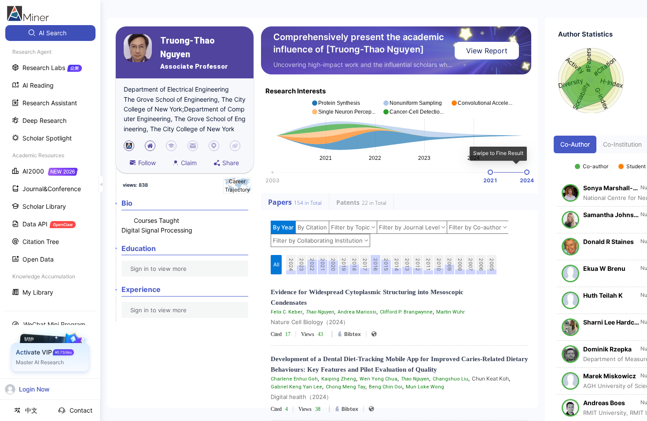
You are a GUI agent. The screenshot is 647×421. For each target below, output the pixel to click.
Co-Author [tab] (575, 144)
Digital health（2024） (301, 396)
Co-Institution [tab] (622, 144)
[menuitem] (50, 33)
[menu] (50, 163)
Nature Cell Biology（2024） (310, 321)
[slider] (490, 172)
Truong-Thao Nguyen (187, 47)
